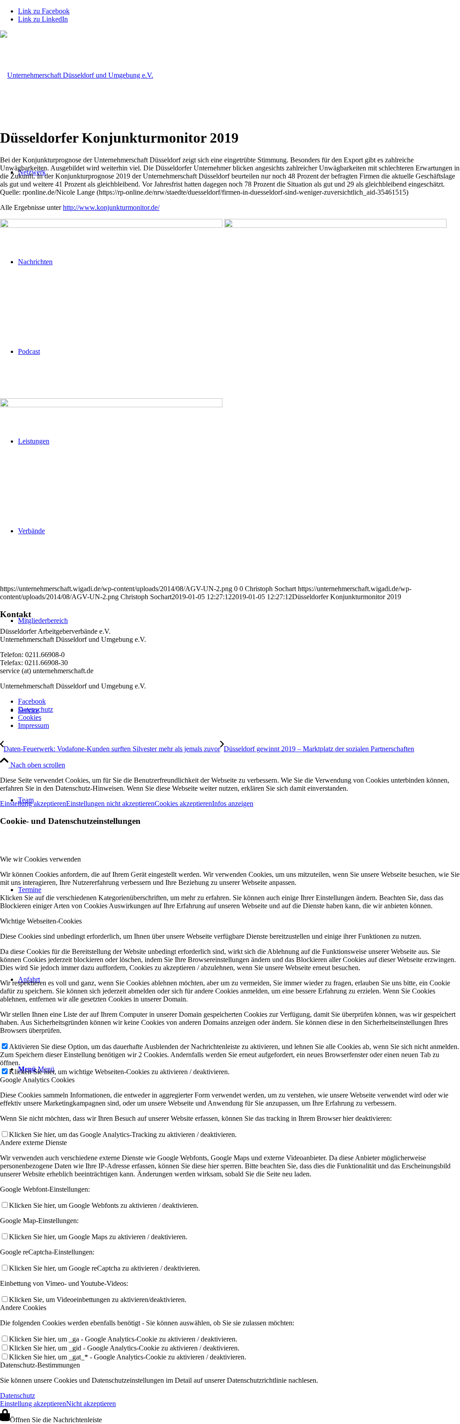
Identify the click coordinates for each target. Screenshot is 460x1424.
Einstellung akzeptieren (33, 803)
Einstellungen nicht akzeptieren (110, 803)
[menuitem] (239, 701)
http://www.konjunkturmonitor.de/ (111, 207)
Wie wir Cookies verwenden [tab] (40, 859)
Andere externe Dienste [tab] (33, 1142)
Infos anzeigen (232, 803)
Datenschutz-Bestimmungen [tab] (40, 1365)
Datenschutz (17, 1395)
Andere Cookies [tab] (23, 1307)
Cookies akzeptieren (183, 803)
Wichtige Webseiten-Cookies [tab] (41, 921)
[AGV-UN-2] (76, 75)
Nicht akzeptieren (91, 1403)
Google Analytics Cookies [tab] (37, 1080)
